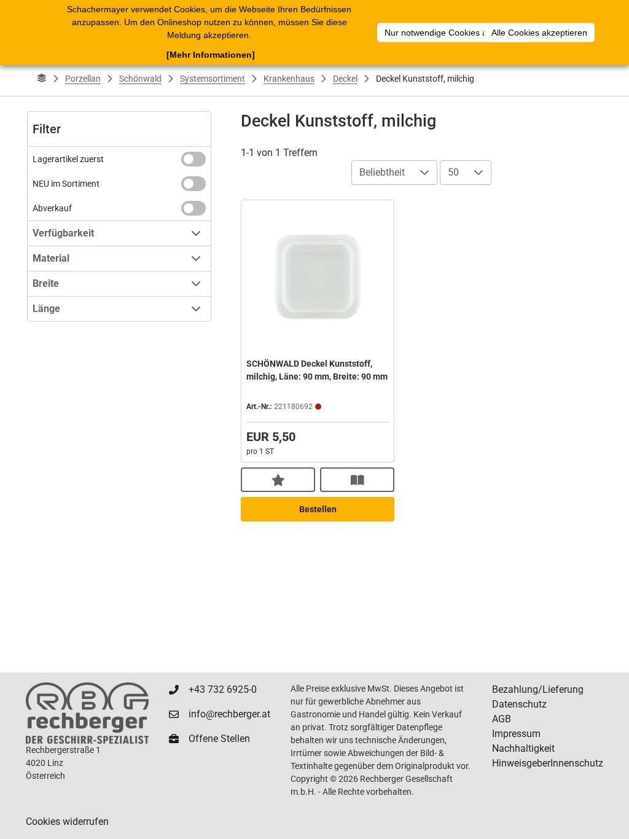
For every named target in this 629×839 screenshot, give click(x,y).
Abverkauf (52, 208)
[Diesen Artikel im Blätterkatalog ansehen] (357, 479)
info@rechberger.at (229, 714)
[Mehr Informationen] (210, 55)
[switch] (193, 159)
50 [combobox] (453, 172)
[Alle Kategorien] (42, 79)
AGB (501, 719)
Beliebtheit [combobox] (382, 172)
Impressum (516, 733)
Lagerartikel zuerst (68, 159)
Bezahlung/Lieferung (538, 689)
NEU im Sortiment (66, 184)
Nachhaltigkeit (523, 748)
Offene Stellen (219, 738)
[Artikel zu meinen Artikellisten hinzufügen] (278, 479)
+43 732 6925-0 (223, 689)
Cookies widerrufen (67, 821)
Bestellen (318, 509)
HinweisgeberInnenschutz (547, 763)
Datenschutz (519, 704)
